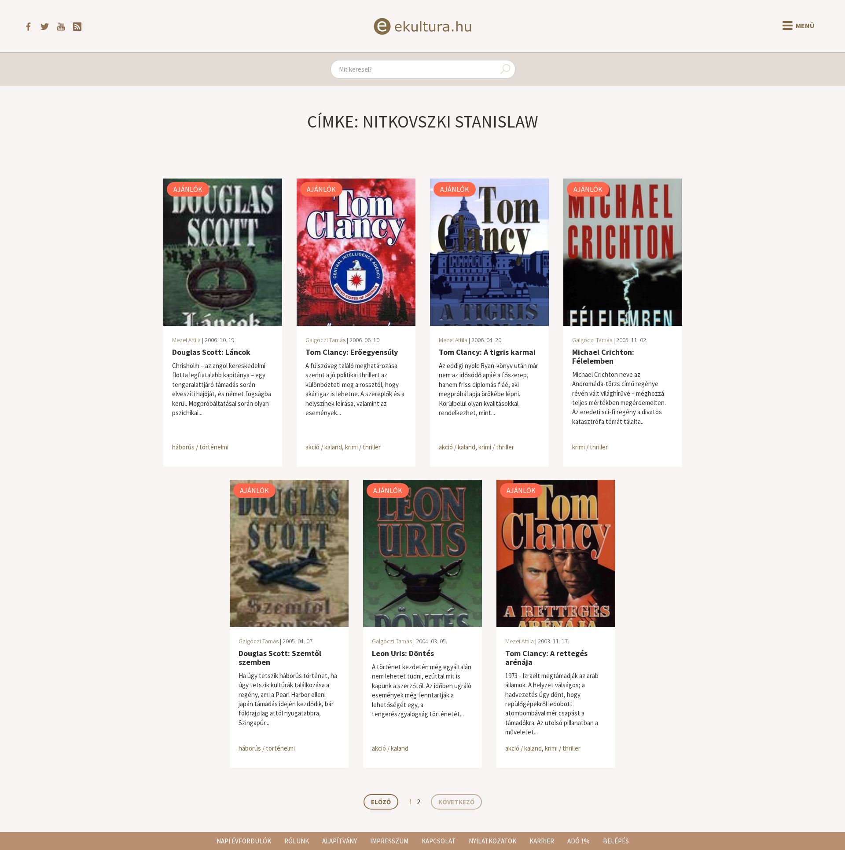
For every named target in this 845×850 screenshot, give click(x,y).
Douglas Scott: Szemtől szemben (280, 657)
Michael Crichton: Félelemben (603, 356)
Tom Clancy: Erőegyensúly (351, 352)
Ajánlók (187, 189)
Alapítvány (339, 841)
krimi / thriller (363, 447)
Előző (381, 802)
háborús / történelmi (200, 447)
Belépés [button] (616, 841)
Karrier (541, 841)
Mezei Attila (186, 340)
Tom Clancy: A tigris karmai (487, 352)
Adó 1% (578, 841)
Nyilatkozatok (492, 841)
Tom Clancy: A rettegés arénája (546, 657)
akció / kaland (323, 447)
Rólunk (296, 841)
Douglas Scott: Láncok (211, 352)
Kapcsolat (439, 841)
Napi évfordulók (244, 841)
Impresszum (389, 841)
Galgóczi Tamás (325, 340)
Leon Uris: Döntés (403, 653)
